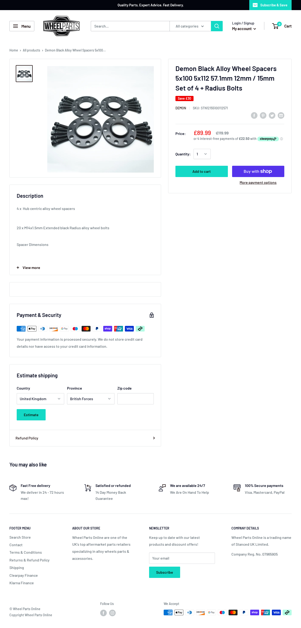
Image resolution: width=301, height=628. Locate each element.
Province (74, 388)
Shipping (16, 567)
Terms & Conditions (25, 552)
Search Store (20, 537)
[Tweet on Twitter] (272, 115)
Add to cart (201, 171)
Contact (16, 544)
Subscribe (164, 572)
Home (13, 50)
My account (242, 28)
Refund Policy (27, 438)
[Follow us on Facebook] (103, 613)
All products (31, 50)
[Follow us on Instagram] (112, 613)
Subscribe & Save (273, 5)
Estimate (31, 414)
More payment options (258, 182)
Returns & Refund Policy (29, 560)
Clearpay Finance (23, 575)
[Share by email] (281, 115)
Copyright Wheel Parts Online (30, 615)
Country (23, 388)
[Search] (217, 26)
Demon (180, 108)
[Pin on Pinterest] (263, 115)
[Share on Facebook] (254, 115)
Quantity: (183, 154)
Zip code (124, 388)
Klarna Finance (21, 583)
